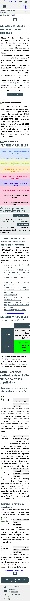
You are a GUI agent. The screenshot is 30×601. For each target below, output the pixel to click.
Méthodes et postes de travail (15, 310)
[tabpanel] (15, 64)
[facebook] (19, 2)
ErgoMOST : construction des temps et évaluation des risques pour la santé (16, 304)
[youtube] (21, 2)
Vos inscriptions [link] (23, 225)
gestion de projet (10, 295)
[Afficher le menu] (4, 6)
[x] (24, 2)
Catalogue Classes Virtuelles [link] (14, 94)
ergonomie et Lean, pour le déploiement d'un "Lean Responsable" (16, 289)
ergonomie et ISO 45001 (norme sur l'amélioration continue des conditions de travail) (16, 272)
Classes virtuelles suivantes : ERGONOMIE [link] (15, 580)
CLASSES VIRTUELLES (7, 15)
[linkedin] (26, 2)
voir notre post (19, 78)
